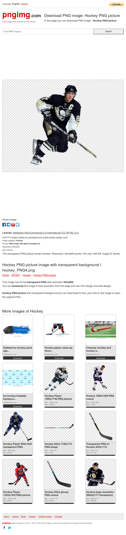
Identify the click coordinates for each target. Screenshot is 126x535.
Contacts (58, 516)
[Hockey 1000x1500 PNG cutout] (100, 378)
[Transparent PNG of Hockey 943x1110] (100, 426)
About (6, 516)
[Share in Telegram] (8, 224)
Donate (32, 516)
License (15, 516)
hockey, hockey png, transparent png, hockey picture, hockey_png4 (39, 237)
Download (17, 358)
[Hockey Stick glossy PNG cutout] (59, 474)
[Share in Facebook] (4, 224)
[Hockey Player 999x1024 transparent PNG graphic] (17, 426)
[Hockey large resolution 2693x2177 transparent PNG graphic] (100, 474)
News (23, 516)
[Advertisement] (63, 58)
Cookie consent (44, 516)
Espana (24, 3)
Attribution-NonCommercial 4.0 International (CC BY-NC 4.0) (46, 232)
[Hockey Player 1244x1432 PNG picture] (17, 474)
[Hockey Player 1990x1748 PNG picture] (59, 378)
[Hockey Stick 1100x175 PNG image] (59, 426)
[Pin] (13, 224)
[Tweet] (17, 224)
